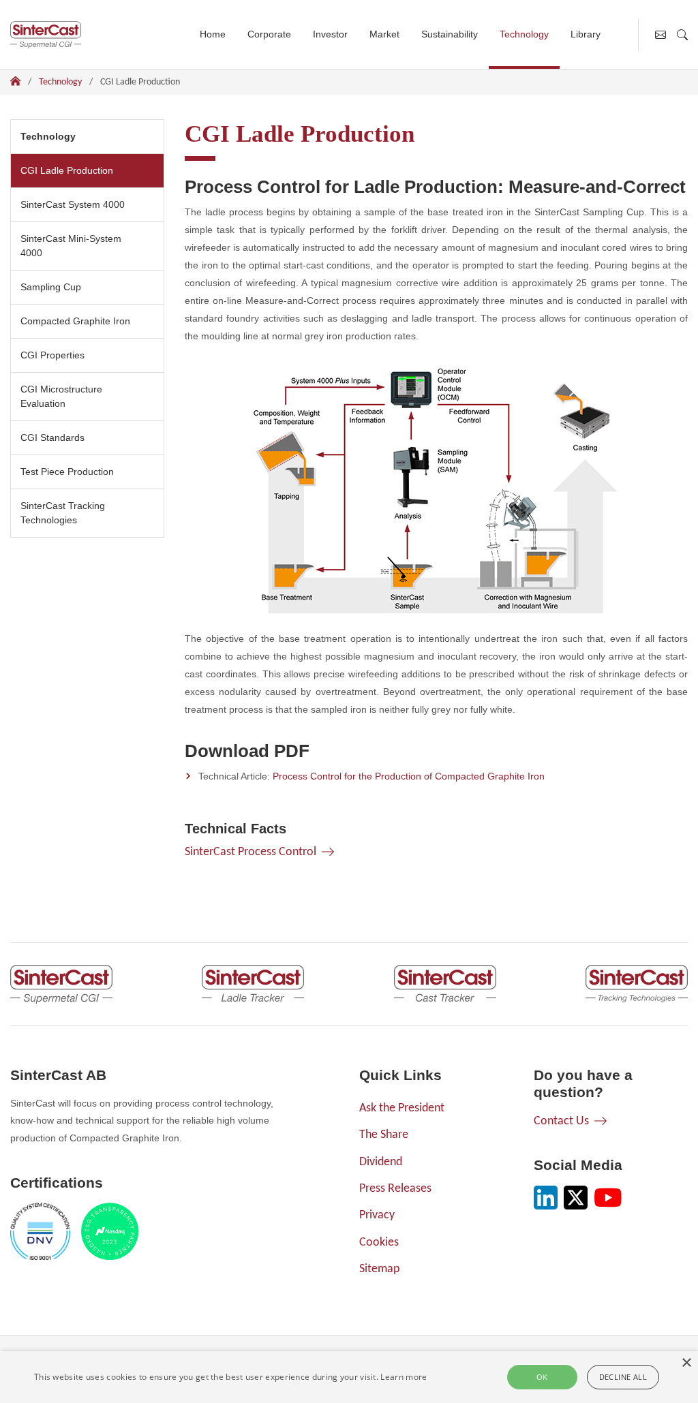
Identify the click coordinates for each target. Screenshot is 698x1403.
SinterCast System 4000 (72, 204)
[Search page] (682, 34)
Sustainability (449, 34)
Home (213, 34)
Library (586, 34)
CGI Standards (52, 437)
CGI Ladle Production (71, 170)
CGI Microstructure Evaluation (61, 396)
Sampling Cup (50, 286)
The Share (383, 1134)
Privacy (377, 1215)
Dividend (380, 1162)
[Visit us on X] (576, 1197)
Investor (330, 34)
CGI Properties (52, 355)
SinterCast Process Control (250, 852)
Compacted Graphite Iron (75, 320)
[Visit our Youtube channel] (608, 1197)
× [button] (686, 1363)
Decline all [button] (623, 1377)
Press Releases (395, 1188)
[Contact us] (660, 34)
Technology (524, 34)
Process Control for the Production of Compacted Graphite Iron (409, 776)
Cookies (379, 1242)
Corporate (269, 34)
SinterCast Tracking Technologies (62, 512)
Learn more (403, 1377)
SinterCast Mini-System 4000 (70, 245)
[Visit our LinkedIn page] (546, 1197)
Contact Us (561, 1121)
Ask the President (401, 1108)
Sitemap (379, 1269)
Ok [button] (542, 1377)
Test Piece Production (67, 471)
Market (384, 34)
